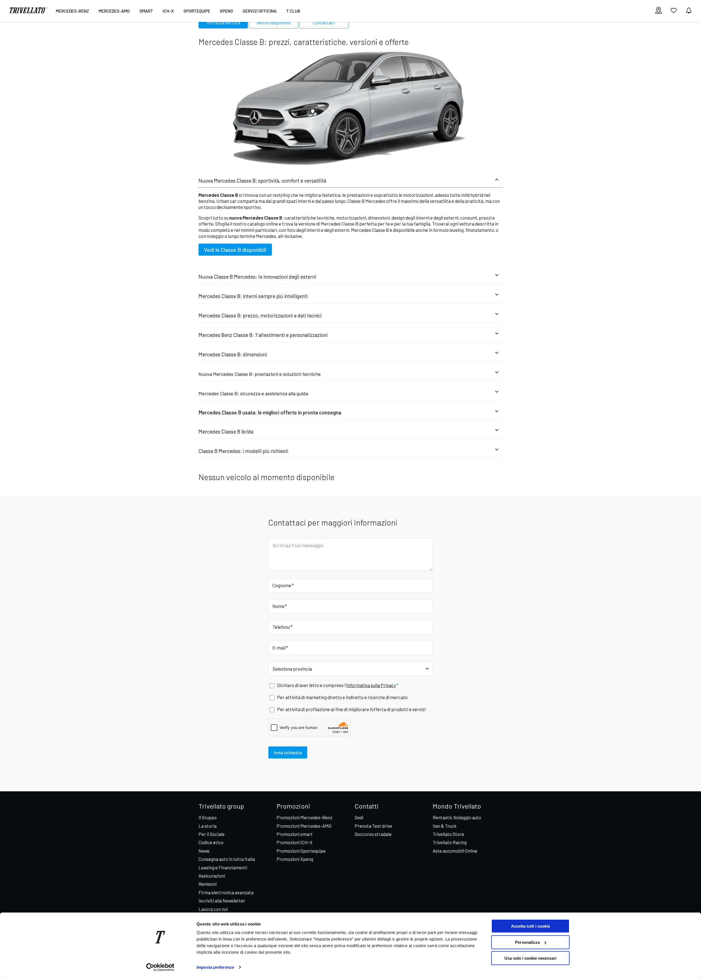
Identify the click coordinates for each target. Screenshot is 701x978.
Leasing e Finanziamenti (223, 867)
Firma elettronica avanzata (226, 892)
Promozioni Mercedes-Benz (304, 817)
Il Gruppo (208, 817)
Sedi (359, 817)
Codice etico (211, 842)
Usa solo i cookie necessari (530, 958)
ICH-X (168, 10)
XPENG (226, 10)
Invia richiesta (288, 752)
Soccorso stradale (373, 834)
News (204, 850)
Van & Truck (444, 826)
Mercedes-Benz (72, 10)
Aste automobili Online (455, 850)
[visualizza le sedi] (658, 10)
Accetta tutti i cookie (530, 926)
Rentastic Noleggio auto (457, 817)
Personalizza (527, 942)
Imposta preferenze (215, 967)
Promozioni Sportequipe (301, 850)
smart (146, 10)
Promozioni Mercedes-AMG (304, 826)
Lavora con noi (213, 909)
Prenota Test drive (373, 826)
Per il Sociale (212, 834)
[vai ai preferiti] (674, 12)
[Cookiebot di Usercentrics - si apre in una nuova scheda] (160, 967)
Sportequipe (196, 10)
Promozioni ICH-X (294, 842)
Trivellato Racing (450, 842)
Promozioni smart (295, 834)
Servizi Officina (260, 10)
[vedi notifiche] (689, 10)
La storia (208, 826)
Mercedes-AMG (114, 10)
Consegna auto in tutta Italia (227, 859)
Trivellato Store (448, 834)
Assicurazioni (212, 875)
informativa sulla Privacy (371, 685)
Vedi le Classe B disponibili (235, 249)
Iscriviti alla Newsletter (222, 900)
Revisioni (208, 884)
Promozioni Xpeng (295, 859)
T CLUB (293, 10)
